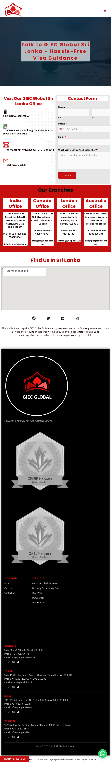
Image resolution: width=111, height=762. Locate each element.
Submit (67, 175)
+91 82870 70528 (21, 703)
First (60, 117)
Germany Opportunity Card (45, 588)
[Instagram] (13, 662)
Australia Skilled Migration (45, 583)
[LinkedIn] (9, 662)
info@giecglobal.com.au (23, 657)
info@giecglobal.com (21, 707)
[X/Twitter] (18, 662)
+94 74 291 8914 (20, 728)
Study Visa (37, 592)
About (7, 583)
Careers (8, 588)
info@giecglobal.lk (20, 732)
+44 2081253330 (20, 678)
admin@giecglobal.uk (21, 682)
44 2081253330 (38, 678)
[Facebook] (5, 662)
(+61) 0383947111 (21, 653)
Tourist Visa (38, 602)
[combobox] (61, 129)
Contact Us (9, 592)
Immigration (38, 597)
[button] (102, 753)
